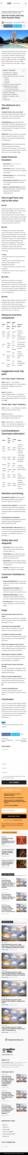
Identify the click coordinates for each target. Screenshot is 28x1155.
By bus (7, 82)
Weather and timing (9, 92)
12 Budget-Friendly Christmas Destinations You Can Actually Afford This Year (8, 841)
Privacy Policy (18, 820)
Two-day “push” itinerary (12, 87)
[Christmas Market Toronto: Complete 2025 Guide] (21, 853)
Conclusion (7, 99)
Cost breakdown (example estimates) (14, 91)
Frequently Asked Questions (10, 11)
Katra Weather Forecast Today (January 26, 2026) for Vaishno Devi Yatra (8, 897)
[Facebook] (3, 1146)
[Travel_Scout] (3, 22)
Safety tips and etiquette (10, 94)
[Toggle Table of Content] (23, 70)
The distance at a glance (10, 72)
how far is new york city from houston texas (12, 724)
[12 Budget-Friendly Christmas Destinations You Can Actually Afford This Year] (21, 840)
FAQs (5, 98)
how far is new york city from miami (21, 740)
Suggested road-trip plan (11, 86)
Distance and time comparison (12, 84)
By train (8, 81)
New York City (14, 164)
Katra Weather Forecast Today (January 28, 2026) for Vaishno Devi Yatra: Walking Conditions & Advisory (8, 884)
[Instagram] (6, 1146)
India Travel (4, 878)
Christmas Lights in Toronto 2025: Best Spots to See (8, 863)
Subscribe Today (14, 816)
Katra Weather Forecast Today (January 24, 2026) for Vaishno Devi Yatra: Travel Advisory (8, 908)
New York (4, 726)
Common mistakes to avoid (11, 96)
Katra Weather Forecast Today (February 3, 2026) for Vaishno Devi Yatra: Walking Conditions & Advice (13, 946)
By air (7, 78)
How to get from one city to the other (14, 76)
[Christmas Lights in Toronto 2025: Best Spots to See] (21, 864)
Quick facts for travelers (10, 74)
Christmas (4, 836)
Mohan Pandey (5, 949)
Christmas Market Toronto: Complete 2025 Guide (7, 852)
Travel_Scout (9, 22)
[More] (24, 26)
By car (7, 79)
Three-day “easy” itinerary (12, 89)
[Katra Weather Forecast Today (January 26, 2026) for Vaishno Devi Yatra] (21, 896)
